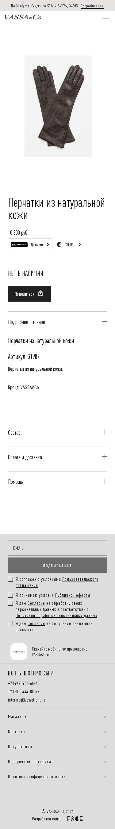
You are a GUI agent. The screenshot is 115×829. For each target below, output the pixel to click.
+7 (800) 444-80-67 (23, 691)
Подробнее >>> (92, 5)
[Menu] (105, 16)
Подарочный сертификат (30, 761)
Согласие (36, 603)
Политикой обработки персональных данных (56, 615)
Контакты (16, 731)
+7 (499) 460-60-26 (23, 683)
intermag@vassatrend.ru (27, 699)
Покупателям (20, 746)
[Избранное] (73, 16)
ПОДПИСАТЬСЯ (57, 565)
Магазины (17, 716)
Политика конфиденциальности (37, 776)
